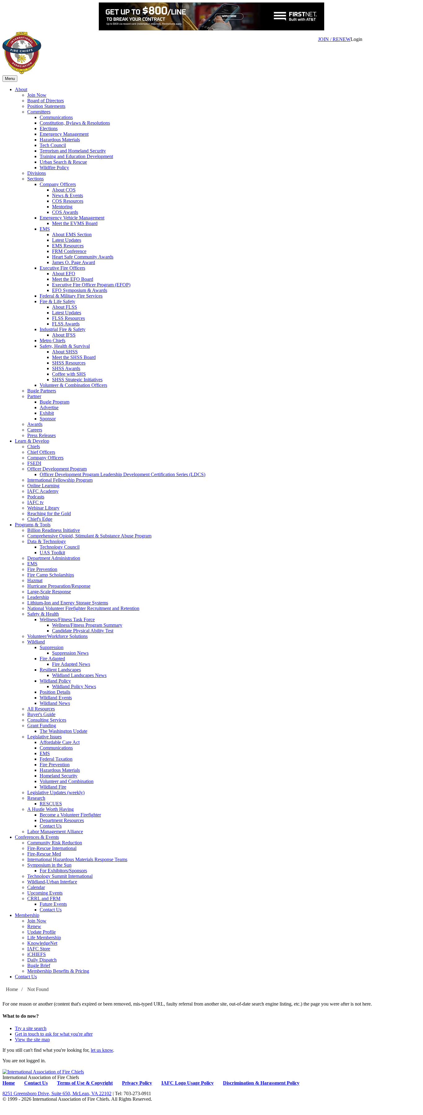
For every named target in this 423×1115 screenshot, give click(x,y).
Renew (34, 926)
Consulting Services (46, 720)
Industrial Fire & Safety (62, 329)
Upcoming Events (45, 893)
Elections (49, 128)
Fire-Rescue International (51, 848)
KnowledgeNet (42, 943)
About (21, 89)
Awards (34, 424)
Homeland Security (58, 775)
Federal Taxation (56, 759)
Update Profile (41, 932)
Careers (34, 429)
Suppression (51, 647)
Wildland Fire (53, 787)
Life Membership (44, 937)
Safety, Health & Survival (65, 346)
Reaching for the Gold (49, 513)
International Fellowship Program (60, 480)
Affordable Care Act (60, 742)
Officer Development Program (57, 468)
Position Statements (46, 106)
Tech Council (53, 145)
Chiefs (33, 446)
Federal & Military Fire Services (71, 296)
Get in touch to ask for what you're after (54, 1034)
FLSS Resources (68, 318)
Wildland (36, 641)
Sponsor (48, 418)
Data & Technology (46, 541)
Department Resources (62, 820)
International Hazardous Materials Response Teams (77, 859)
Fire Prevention (42, 569)
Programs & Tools (32, 524)
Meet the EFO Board (72, 279)
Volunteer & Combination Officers (73, 385)
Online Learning (43, 485)
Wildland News (55, 703)
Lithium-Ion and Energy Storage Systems (67, 602)
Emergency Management (64, 134)
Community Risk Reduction (54, 842)
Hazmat (34, 580)
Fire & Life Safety (57, 301)
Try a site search (30, 1028)
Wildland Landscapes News (79, 675)
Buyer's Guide (41, 714)
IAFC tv (35, 502)
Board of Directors (45, 100)
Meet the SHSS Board (74, 357)
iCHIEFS (36, 954)
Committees (38, 111)
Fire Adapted (52, 658)
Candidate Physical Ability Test (82, 630)
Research (36, 798)
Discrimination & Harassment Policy (261, 1083)
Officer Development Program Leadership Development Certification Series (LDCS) (122, 474)
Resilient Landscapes (60, 669)
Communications (56, 117)
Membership (27, 915)
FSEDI (34, 463)
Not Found (38, 989)
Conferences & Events (37, 837)
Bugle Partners (41, 390)
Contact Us (51, 826)
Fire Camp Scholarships (50, 574)
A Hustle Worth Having (50, 809)
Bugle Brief (38, 965)
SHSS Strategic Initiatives (77, 379)
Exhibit (47, 413)
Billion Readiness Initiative (53, 530)
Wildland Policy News (74, 686)
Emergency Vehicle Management (72, 217)
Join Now (36, 95)
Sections (35, 178)
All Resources (41, 708)
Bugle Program (54, 402)
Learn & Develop (32, 441)
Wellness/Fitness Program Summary (87, 625)
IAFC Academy (43, 491)
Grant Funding (41, 725)
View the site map (32, 1039)
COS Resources (67, 201)
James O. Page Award (73, 262)
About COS (64, 189)
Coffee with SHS (69, 374)
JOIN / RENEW (334, 39)
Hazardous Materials (60, 139)
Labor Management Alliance (55, 831)
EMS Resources (68, 245)
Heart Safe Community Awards (82, 256)
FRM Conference (69, 251)
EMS (45, 229)
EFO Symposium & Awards (79, 290)
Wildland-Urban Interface (52, 881)
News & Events (67, 195)
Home (12, 989)
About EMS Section (72, 234)
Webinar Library (43, 508)
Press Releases (41, 435)
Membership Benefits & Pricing (58, 971)
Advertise (49, 407)
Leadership (38, 597)
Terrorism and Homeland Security (73, 150)
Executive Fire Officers (62, 268)
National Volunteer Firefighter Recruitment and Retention (83, 608)
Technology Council (60, 547)
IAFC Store (38, 948)
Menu (10, 78)
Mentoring (62, 206)
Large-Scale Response (49, 591)
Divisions (36, 173)
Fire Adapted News (71, 664)
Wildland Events (56, 697)
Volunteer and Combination (67, 781)
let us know (102, 1050)
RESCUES (51, 803)
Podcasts (35, 496)
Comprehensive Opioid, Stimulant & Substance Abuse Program (89, 535)
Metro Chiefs (52, 340)
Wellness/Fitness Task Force (67, 619)
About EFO (63, 273)
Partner (34, 396)
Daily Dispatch (42, 959)
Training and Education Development (76, 156)
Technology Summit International (60, 876)
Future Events (53, 904)
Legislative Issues (44, 736)
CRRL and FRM (43, 898)
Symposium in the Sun (49, 865)
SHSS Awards (66, 368)
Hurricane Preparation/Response (58, 586)
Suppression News (70, 653)
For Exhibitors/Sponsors (63, 870)
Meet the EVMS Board (75, 223)
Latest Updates (66, 240)
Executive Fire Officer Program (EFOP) (91, 284)
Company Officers (58, 184)
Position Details (55, 692)
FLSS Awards (66, 323)
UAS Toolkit (52, 552)
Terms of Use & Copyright (85, 1083)
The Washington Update (63, 731)
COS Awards (65, 212)
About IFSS (64, 335)
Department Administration (53, 558)
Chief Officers (41, 452)
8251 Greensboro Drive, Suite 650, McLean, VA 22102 (56, 1093)
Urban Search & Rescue (63, 162)
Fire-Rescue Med (44, 853)
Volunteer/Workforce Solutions (57, 636)
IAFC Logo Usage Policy (187, 1083)
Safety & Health (43, 614)
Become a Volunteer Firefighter (70, 814)
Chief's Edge (39, 519)
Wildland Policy (55, 681)
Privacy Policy (137, 1083)
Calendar (36, 887)
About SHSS (65, 351)
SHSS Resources (68, 362)
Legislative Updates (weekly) (56, 792)
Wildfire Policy (54, 167)
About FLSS (64, 307)
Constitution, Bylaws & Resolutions (75, 123)
